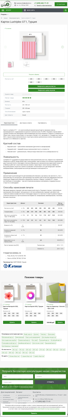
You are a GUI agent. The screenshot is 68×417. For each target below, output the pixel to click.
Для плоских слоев (38, 343)
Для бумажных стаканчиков (10, 346)
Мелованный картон (7, 337)
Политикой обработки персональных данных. (47, 409)
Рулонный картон (44, 340)
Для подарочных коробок (9, 340)
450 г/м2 (25, 352)
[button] (62, 47)
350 (61, 79)
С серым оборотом (26, 356)
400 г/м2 (18, 352)
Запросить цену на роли (46, 90)
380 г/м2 (11, 352)
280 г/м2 (48, 349)
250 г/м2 (35, 349)
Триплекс (43, 334)
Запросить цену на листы (46, 86)
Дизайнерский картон (24, 343)
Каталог (6, 18)
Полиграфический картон (9, 343)
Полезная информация (6, 402)
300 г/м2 (55, 349)
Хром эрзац (51, 334)
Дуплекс (36, 334)
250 (39, 79)
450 (39, 82)
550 (17, 315)
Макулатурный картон (14, 18)
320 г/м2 (62, 349)
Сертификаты (7, 397)
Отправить (50, 382)
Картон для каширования (33, 337)
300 (54, 79)
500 (13, 315)
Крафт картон (28, 334)
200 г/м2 (28, 349)
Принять (34, 413)
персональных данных (26, 386)
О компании (6, 395)
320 (13, 313)
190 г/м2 (21, 349)
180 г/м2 (14, 349)
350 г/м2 (4, 352)
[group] (34, 45)
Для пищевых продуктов (49, 337)
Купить (12, 322)
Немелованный (19, 337)
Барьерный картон (50, 343)
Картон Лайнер (22, 403)
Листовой (34, 340)
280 (46, 79)
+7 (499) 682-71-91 (43, 401)
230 (49, 313)
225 (31, 79)
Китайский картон (56, 340)
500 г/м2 (31, 352)
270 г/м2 (42, 349)
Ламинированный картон (23, 398)
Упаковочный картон (24, 340)
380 (53, 315)
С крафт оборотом (39, 356)
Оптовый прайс (61, 4)
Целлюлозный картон (24, 395)
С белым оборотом (14, 356)
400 (31, 82)
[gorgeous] (31, 94)
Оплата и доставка (8, 399)
